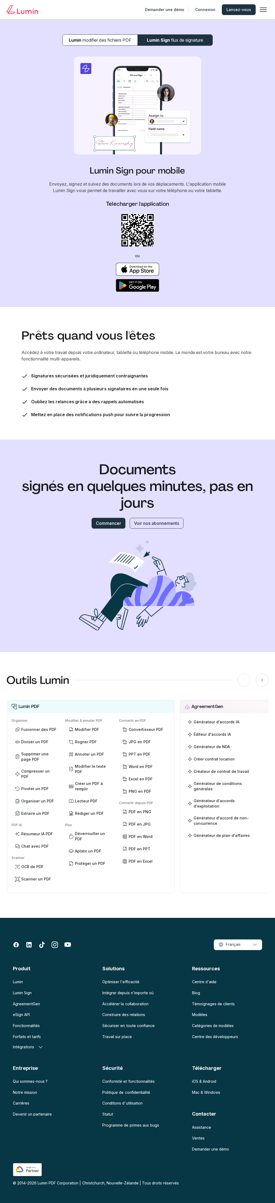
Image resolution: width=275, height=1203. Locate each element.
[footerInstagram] (55, 945)
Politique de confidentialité (126, 1092)
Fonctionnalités (26, 1025)
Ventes (198, 1138)
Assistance (201, 1127)
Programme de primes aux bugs (130, 1125)
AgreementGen (26, 1004)
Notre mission (25, 1092)
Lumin (100, 40)
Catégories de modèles (213, 1025)
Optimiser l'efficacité (120, 981)
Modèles (199, 1014)
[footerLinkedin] (29, 945)
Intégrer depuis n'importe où (127, 992)
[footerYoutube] (67, 945)
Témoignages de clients (213, 1004)
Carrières (21, 1103)
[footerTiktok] (42, 945)
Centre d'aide (204, 981)
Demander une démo (164, 9)
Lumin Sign (175, 40)
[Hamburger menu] (263, 9)
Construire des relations (123, 1014)
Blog (196, 992)
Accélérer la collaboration (125, 1004)
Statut (107, 1114)
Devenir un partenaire (32, 1114)
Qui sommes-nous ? (30, 1081)
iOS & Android (204, 1081)
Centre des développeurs (215, 1036)
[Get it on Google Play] (138, 285)
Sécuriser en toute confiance (128, 1025)
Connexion (205, 9)
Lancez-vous (238, 9)
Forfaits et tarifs (27, 1036)
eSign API (21, 1014)
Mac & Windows (206, 1092)
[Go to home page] (22, 9)
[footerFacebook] (16, 945)
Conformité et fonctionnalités (128, 1081)
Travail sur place (117, 1036)
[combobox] (238, 944)
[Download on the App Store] (138, 269)
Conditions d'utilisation (122, 1103)
